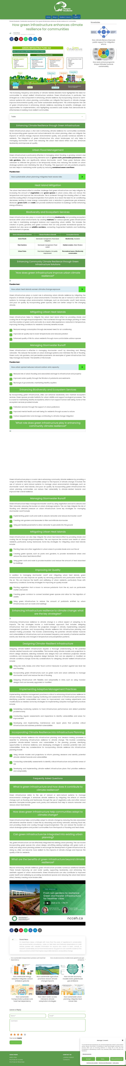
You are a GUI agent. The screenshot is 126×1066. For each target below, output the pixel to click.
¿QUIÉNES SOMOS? (68, 1057)
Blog (54, 17)
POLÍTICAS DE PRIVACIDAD (105, 1063)
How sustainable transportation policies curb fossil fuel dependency (28, 959)
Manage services (87, 1054)
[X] (16, 39)
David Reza (16, 33)
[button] (122, 1040)
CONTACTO (66, 1060)
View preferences (116, 1059)
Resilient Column (65, 17)
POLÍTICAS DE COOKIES (92, 1063)
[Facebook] (12, 39)
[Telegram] (35, 39)
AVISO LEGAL (116, 1063)
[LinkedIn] (30, 39)
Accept (88, 1059)
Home (48, 17)
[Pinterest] (21, 39)
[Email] (40, 39)
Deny (102, 1059)
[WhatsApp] (26, 39)
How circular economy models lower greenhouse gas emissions (67, 959)
